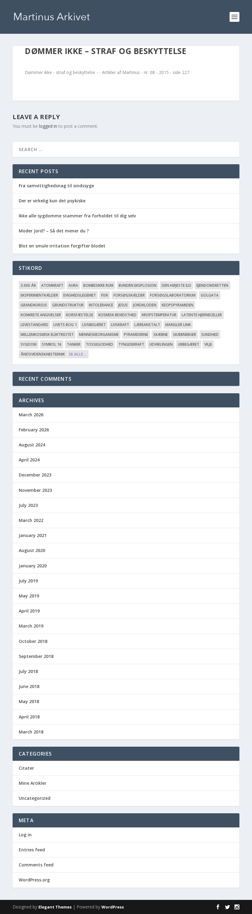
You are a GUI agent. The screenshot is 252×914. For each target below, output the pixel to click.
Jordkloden (144, 305)
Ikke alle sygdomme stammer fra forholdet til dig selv (77, 216)
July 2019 (28, 581)
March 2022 (31, 520)
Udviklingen (161, 344)
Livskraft (120, 324)
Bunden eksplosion (137, 285)
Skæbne (160, 334)
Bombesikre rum (98, 285)
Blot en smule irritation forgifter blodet (62, 246)
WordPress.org (34, 880)
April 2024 (29, 460)
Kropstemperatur (159, 314)
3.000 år (28, 285)
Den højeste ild (176, 285)
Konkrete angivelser (41, 314)
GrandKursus (34, 305)
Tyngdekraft (131, 344)
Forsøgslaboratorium (172, 295)
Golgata (210, 295)
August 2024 (32, 445)
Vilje (208, 344)
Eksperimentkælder (39, 295)
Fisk (104, 295)
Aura (73, 285)
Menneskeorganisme (99, 334)
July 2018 (28, 671)
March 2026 (31, 415)
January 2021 (33, 535)
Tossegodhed (99, 344)
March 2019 (31, 626)
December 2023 (35, 475)
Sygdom (29, 344)
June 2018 (29, 686)
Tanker (74, 344)
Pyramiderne (136, 334)
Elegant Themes (55, 907)
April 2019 (29, 611)
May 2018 (29, 701)
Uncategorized (34, 798)
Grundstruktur (68, 305)
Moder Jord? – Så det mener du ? (54, 231)
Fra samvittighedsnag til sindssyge (56, 186)
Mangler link (178, 324)
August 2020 (32, 550)
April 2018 (29, 717)
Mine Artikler (32, 783)
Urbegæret (188, 344)
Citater (26, 768)
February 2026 (34, 430)
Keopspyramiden (177, 305)
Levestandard (34, 324)
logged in (48, 126)
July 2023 (28, 505)
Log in (25, 835)
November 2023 (35, 490)
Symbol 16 (51, 344)
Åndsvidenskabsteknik (43, 354)
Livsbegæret (94, 324)
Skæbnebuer (184, 334)
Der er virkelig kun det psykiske (52, 201)
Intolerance (101, 305)
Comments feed (36, 865)
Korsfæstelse (79, 314)
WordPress (112, 907)
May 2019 (29, 596)
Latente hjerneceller (202, 314)
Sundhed (210, 334)
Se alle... (78, 354)
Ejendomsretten (212, 285)
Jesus (123, 305)
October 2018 (33, 641)
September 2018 (36, 656)
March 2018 (31, 732)
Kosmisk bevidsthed (117, 314)
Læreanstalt (147, 324)
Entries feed (32, 850)
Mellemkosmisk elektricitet (47, 334)
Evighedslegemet (79, 295)
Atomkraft (52, 285)
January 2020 (33, 566)
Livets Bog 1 (65, 324)
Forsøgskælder (129, 295)
